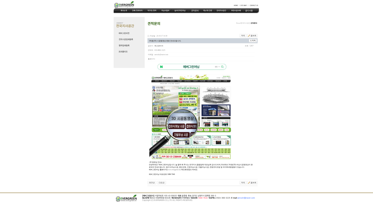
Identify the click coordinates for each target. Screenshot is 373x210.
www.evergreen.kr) (174, 170)
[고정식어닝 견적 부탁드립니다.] (161, 182)
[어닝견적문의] (151, 182)
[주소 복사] (253, 41)
